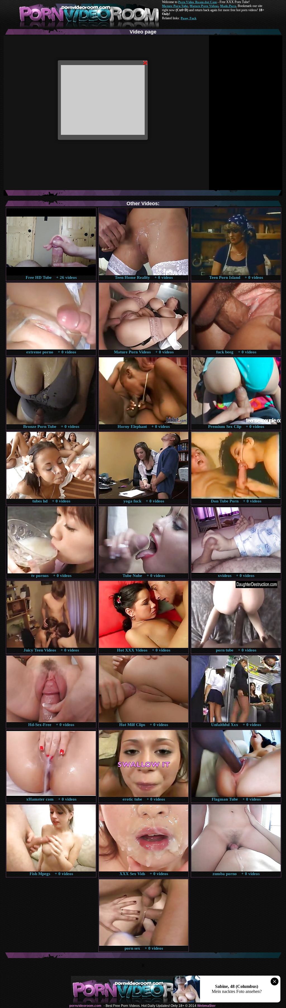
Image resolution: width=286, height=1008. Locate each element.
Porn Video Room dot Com (197, 2)
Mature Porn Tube (175, 6)
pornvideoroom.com (85, 1006)
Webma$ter (206, 1006)
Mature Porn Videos (204, 6)
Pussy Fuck (189, 18)
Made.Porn (228, 6)
